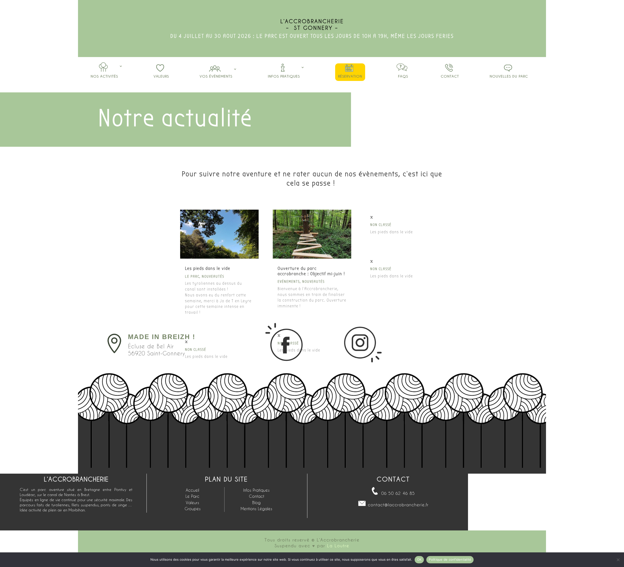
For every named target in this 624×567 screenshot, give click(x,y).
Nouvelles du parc (509, 76)
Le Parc (192, 276)
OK (419, 559)
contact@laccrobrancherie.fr (398, 504)
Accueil (192, 490)
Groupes (193, 508)
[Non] (617, 559)
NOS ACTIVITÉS (104, 76)
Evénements (289, 281)
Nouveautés (213, 276)
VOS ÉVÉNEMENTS (216, 76)
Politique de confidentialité (450, 559)
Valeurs (161, 76)
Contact (450, 76)
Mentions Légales (256, 508)
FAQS (403, 76)
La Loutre (338, 545)
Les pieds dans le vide (207, 268)
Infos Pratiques (284, 76)
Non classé (380, 225)
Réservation (350, 76)
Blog (256, 502)
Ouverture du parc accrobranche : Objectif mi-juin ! (311, 271)
